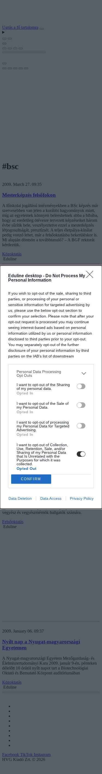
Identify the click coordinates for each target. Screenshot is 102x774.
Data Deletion (20, 498)
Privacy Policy (82, 498)
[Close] (91, 276)
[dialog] (51, 387)
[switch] (81, 386)
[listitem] (51, 373)
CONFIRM (31, 479)
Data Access (50, 498)
